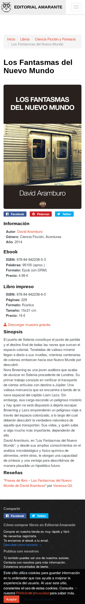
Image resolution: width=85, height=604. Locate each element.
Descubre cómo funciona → (23, 544)
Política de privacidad (32, 592)
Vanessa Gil (62, 485)
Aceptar (11, 599)
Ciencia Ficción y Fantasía (55, 38)
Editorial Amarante (38, 7)
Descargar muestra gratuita (28, 324)
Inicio (11, 38)
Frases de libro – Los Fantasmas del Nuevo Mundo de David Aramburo (38, 483)
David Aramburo (29, 231)
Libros (25, 38)
